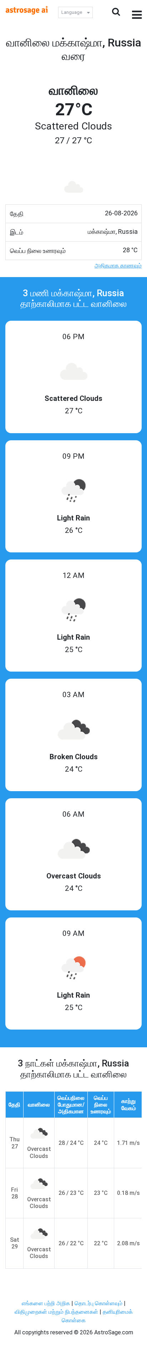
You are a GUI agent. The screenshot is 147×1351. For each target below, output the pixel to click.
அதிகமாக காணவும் (118, 265)
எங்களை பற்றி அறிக (46, 1303)
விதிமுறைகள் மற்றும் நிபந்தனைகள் (56, 1311)
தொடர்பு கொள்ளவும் (99, 1303)
